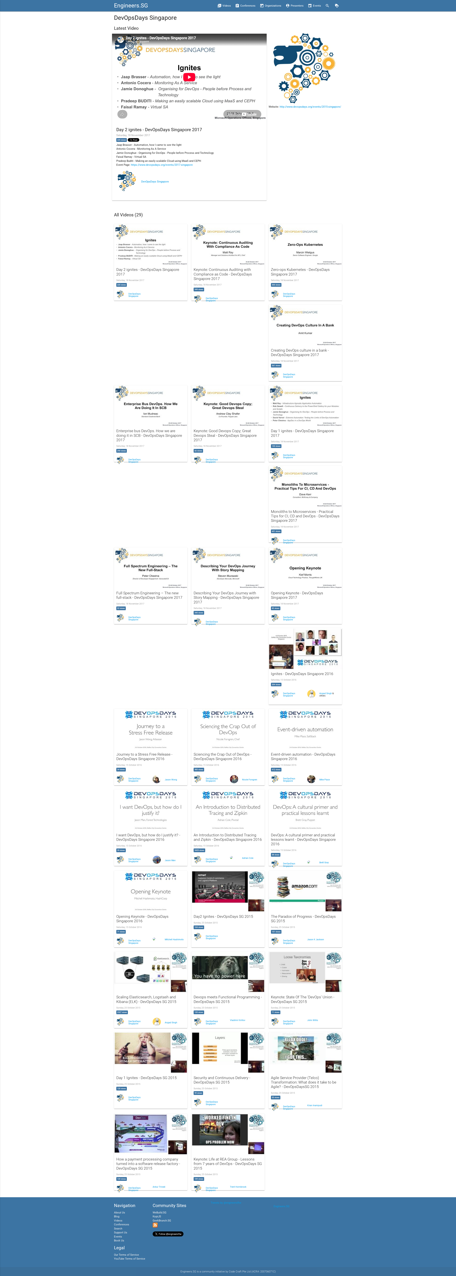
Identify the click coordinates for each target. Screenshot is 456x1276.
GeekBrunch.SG (162, 1220)
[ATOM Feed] (155, 1226)
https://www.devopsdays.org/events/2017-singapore (162, 164)
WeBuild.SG (159, 1212)
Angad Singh (325, 693)
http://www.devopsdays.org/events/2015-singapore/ (310, 106)
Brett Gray (324, 862)
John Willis (312, 1020)
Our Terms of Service (126, 1254)
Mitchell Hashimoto (174, 939)
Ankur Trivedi (159, 1187)
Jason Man (170, 860)
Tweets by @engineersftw (226, 1202)
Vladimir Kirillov (237, 1020)
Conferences (121, 1224)
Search (118, 1228)
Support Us (120, 1232)
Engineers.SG (131, 5)
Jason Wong (171, 779)
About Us (119, 1212)
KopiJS (157, 1216)
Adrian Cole (247, 858)
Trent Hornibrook (238, 1187)
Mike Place (324, 779)
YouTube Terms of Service (129, 1258)
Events (118, 1236)
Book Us (119, 1240)
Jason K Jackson (315, 939)
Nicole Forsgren (249, 779)
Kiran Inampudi (314, 1105)
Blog (116, 1216)
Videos (118, 1220)
